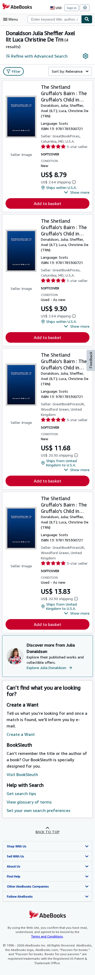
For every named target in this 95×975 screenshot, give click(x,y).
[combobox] (54, 19)
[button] (76, 192)
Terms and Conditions (47, 936)
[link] (85, 56)
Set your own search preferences (38, 810)
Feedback (91, 360)
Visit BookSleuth (22, 774)
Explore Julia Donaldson (46, 667)
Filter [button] (16, 71)
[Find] (87, 19)
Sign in (72, 8)
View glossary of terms (29, 802)
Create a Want (21, 734)
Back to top (48, 831)
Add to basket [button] (47, 203)
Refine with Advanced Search (39, 56)
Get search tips (21, 793)
